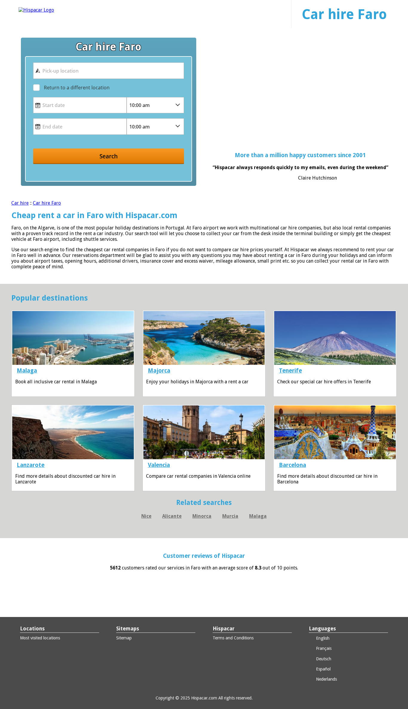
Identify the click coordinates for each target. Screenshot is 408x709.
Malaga (27, 370)
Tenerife (290, 370)
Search (108, 156)
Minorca (201, 516)
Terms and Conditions (233, 638)
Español (323, 669)
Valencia (159, 465)
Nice (146, 516)
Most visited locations (40, 638)
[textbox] (108, 70)
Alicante (172, 516)
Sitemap (124, 638)
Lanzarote (31, 465)
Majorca (159, 370)
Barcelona (292, 465)
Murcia (230, 516)
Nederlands (326, 679)
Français (323, 648)
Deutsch (323, 658)
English (322, 638)
